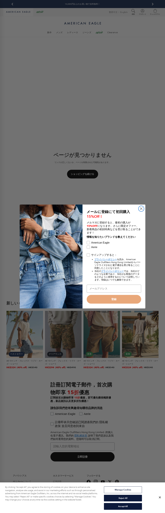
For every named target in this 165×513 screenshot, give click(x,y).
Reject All (123, 498)
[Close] (159, 497)
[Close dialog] (141, 208)
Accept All (123, 506)
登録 (113, 299)
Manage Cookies (123, 490)
